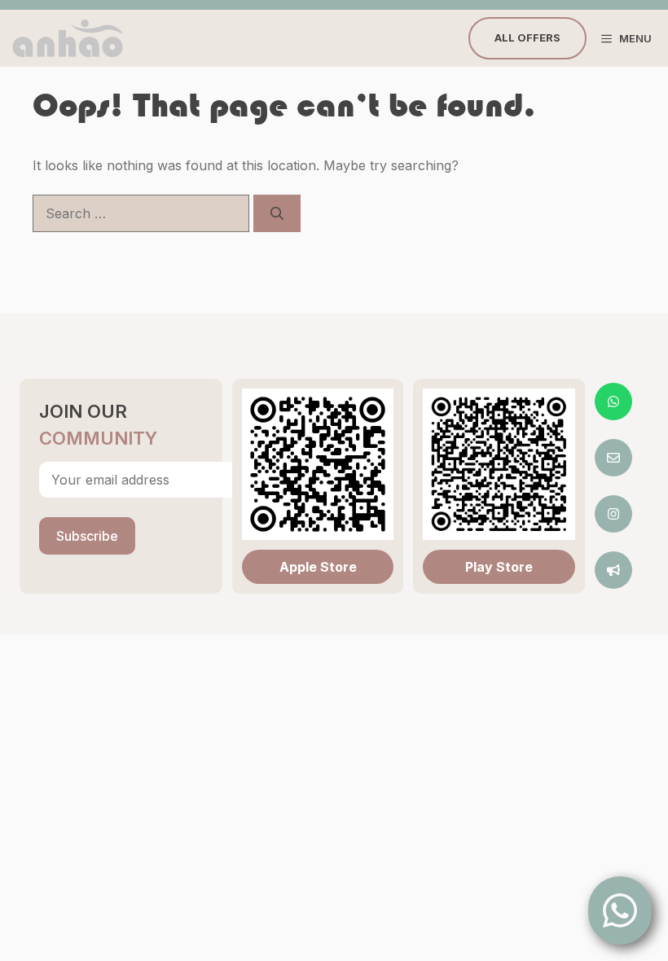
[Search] (277, 213)
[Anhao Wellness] (67, 38)
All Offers (527, 37)
